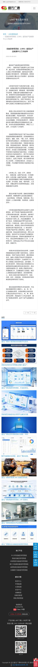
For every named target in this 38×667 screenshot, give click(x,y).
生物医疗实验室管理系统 (19, 570)
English (25, 614)
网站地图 (28, 623)
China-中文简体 (15, 614)
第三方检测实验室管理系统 (19, 564)
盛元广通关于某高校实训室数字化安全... (15, 341)
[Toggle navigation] (34, 8)
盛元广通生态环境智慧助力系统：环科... (15, 434)
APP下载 (19, 620)
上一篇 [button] (27, 313)
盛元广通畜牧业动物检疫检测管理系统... (15, 544)
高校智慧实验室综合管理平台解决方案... (15, 414)
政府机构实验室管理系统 (19, 567)
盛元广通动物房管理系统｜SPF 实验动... (14, 500)
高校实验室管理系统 (19, 558)
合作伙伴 (21, 623)
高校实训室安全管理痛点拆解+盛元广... (14, 365)
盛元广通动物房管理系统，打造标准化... (15, 388)
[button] (19, 614)
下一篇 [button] (33, 313)
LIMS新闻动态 (13, 34)
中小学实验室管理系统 (19, 555)
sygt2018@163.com (11, 2)
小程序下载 (26, 620)
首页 (4, 34)
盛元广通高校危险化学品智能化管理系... (15, 523)
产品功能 (11, 620)
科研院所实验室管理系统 (19, 561)
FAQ (15, 623)
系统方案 (10, 623)
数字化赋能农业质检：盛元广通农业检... (15, 456)
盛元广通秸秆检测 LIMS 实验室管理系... (14, 477)
